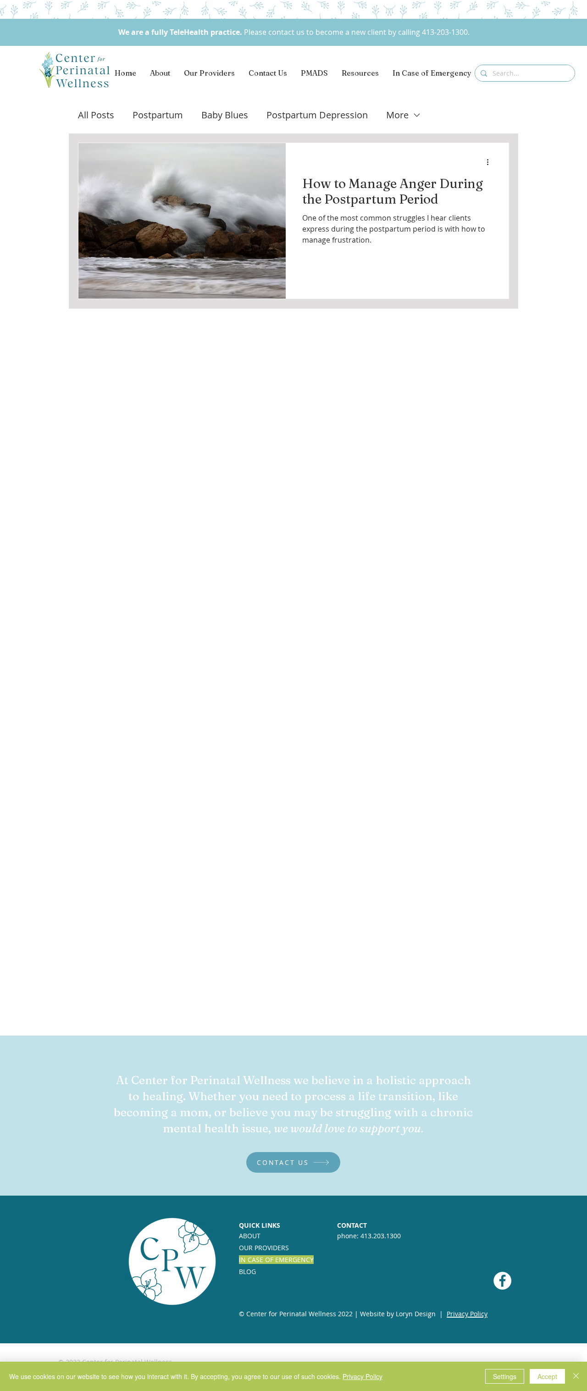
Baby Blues (224, 115)
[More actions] (490, 161)
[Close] (575, 1376)
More (397, 115)
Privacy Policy (362, 1376)
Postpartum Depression (317, 115)
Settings (504, 1376)
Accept (547, 1376)
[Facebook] (502, 1281)
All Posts (96, 115)
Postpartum (158, 115)
